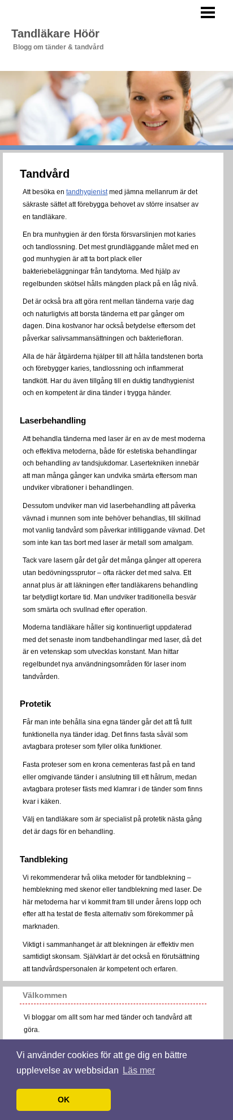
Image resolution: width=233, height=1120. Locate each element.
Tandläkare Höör (55, 33)
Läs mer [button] (139, 1070)
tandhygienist (86, 192)
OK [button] (64, 1099)
